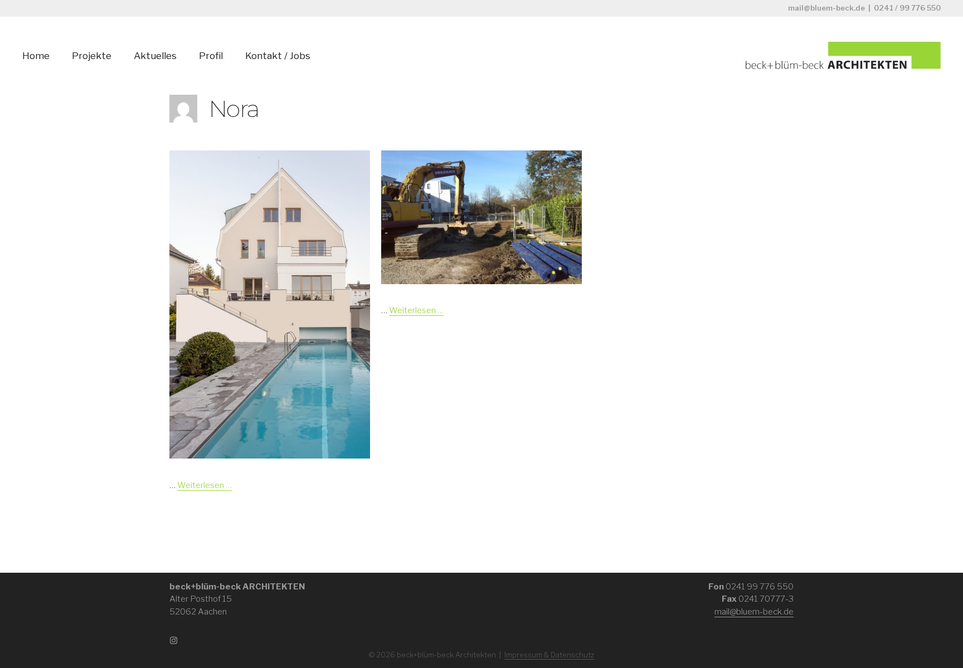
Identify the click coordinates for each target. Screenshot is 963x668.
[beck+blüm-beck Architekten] (843, 55)
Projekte (91, 55)
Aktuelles (155, 55)
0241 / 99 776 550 (907, 7)
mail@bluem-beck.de (826, 7)
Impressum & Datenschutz (549, 654)
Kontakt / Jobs (277, 55)
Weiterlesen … (204, 485)
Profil (211, 55)
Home (36, 55)
